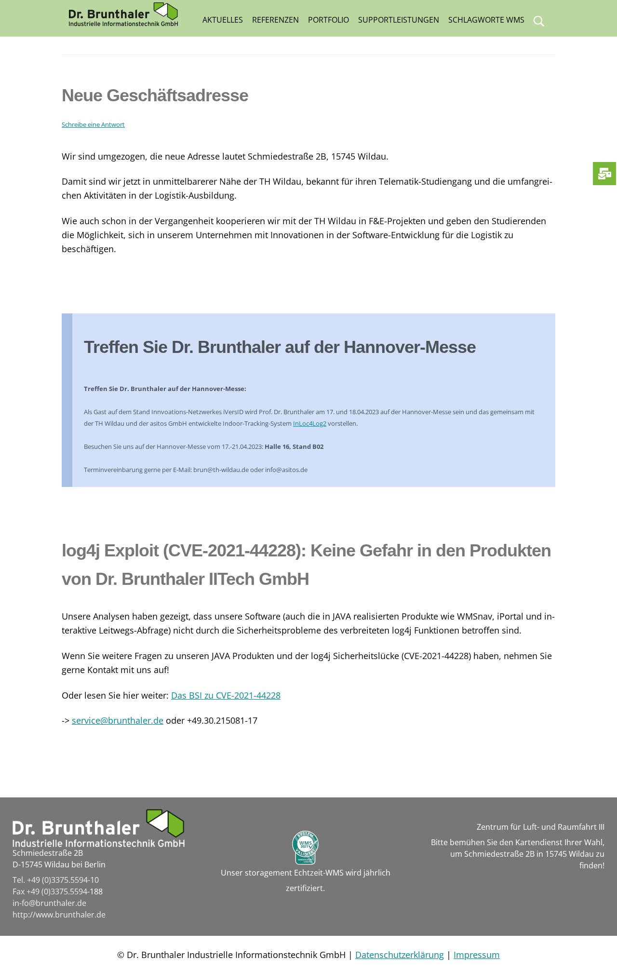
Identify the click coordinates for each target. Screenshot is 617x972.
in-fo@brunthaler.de (49, 903)
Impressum (477, 954)
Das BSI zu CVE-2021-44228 (226, 695)
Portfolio (328, 19)
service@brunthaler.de (117, 720)
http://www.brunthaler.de (59, 914)
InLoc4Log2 (309, 423)
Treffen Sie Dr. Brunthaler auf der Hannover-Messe (280, 347)
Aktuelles (222, 19)
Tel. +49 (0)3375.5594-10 (56, 880)
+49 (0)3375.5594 (57, 891)
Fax (20, 891)
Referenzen (275, 19)
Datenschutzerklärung (399, 954)
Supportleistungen (398, 19)
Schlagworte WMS (486, 19)
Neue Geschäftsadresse (155, 95)
